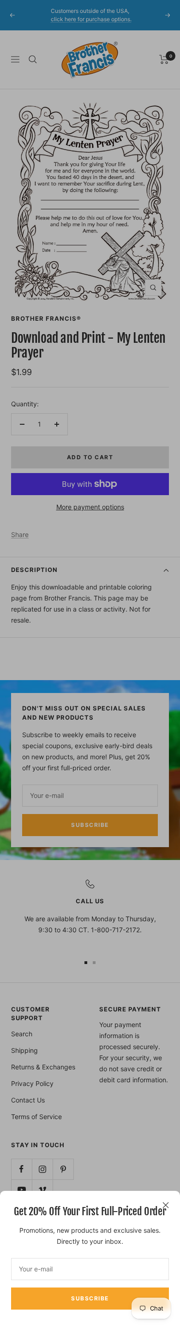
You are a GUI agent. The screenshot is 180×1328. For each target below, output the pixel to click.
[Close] (165, 1205)
